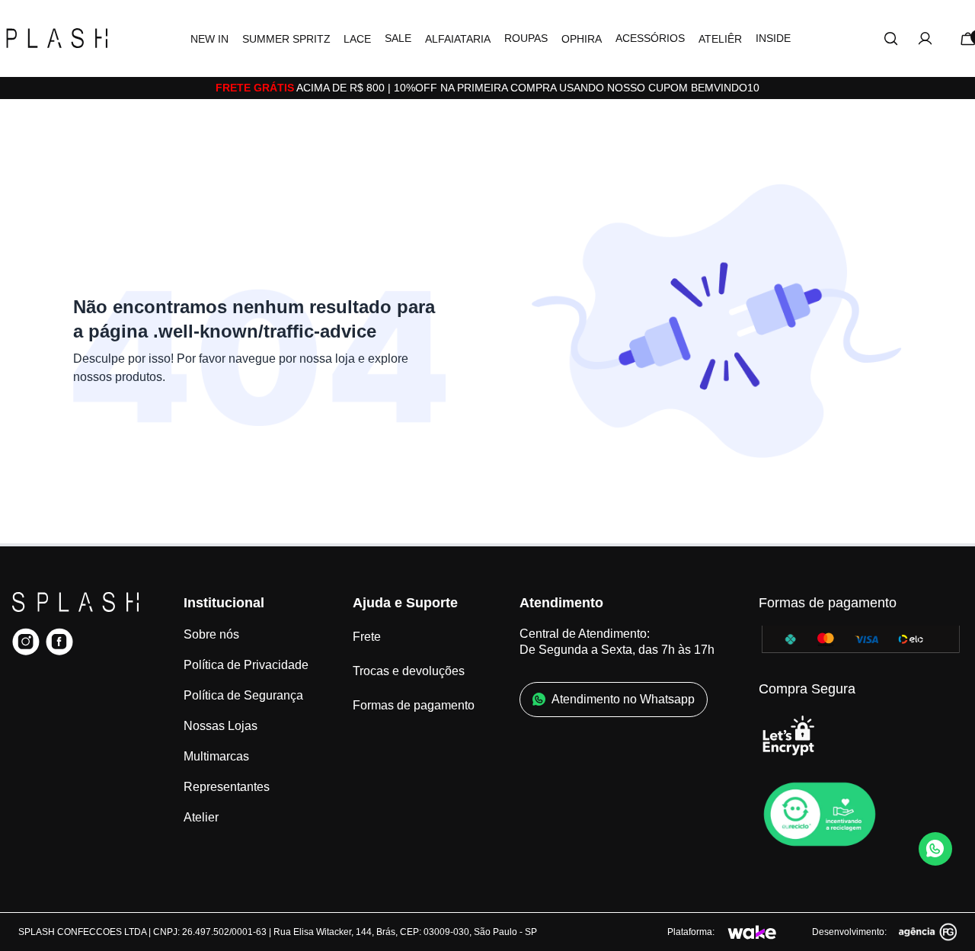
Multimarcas (216, 756)
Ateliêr (720, 39)
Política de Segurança (243, 695)
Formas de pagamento (414, 705)
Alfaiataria (458, 39)
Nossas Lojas (220, 725)
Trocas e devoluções (409, 670)
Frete (367, 636)
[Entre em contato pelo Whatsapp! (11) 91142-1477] (935, 849)
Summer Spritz (286, 39)
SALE (398, 38)
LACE (357, 39)
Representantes (227, 786)
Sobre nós (211, 634)
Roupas (526, 38)
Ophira (581, 39)
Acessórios (650, 38)
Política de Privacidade (246, 664)
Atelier (201, 817)
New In (209, 39)
